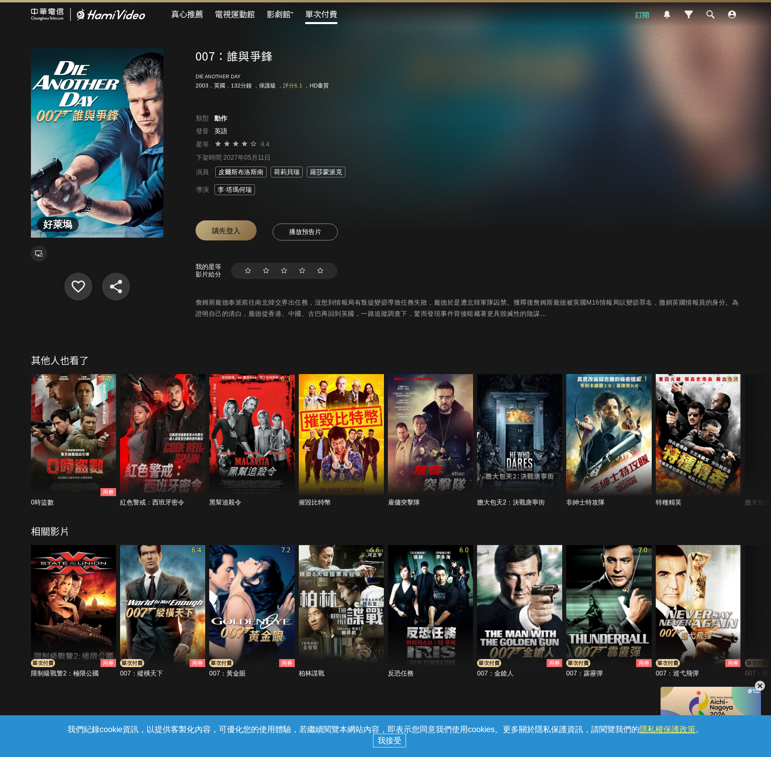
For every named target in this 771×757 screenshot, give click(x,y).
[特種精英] (698, 440)
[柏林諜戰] (341, 611)
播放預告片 (305, 231)
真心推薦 (187, 14)
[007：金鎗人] (519, 611)
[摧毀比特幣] (341, 440)
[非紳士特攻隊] (608, 440)
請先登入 (226, 230)
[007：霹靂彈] (608, 611)
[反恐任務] (430, 611)
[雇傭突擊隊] (430, 440)
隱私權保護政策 (667, 729)
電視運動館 (235, 14)
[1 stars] (248, 271)
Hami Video (88, 14)
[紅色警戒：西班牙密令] (162, 440)
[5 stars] (320, 271)
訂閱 (642, 14)
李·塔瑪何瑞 (235, 189)
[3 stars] (284, 271)
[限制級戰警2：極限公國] (73, 611)
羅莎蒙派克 (326, 172)
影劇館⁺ (280, 14)
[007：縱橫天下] (162, 611)
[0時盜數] (73, 440)
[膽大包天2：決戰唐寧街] (519, 440)
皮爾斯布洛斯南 (240, 172)
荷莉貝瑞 (287, 172)
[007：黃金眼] (251, 611)
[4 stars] (302, 271)
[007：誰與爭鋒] (78, 287)
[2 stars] (266, 271)
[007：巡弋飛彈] (698, 611)
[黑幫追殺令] (251, 440)
